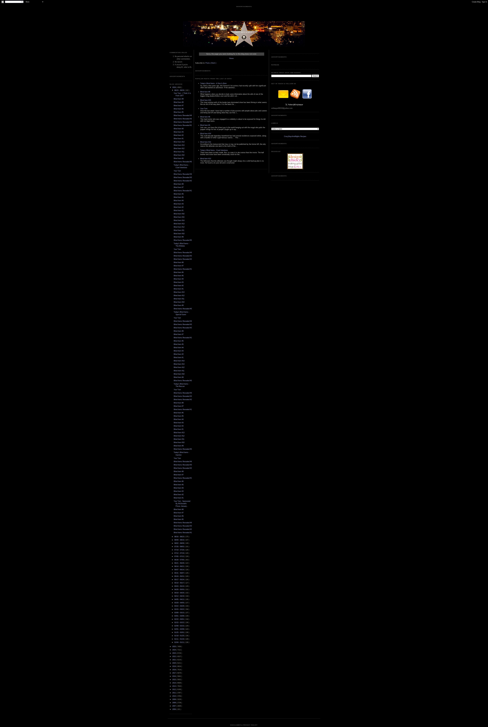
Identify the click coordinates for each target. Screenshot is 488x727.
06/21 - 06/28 (179, 563)
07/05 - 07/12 (179, 556)
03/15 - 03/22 (179, 609)
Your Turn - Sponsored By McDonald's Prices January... (182, 503)
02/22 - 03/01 (179, 619)
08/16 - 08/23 (179, 537)
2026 (174, 87)
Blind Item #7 (179, 105)
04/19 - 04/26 (179, 593)
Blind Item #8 (179, 102)
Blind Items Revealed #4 (183, 115)
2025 (174, 646)
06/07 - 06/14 (179, 570)
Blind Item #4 (179, 129)
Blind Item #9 (179, 99)
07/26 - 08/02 (179, 546)
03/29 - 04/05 (179, 603)
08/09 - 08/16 (179, 540)
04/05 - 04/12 (179, 599)
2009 (174, 699)
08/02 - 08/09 (179, 543)
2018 (174, 670)
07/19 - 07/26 (179, 550)
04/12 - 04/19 (179, 596)
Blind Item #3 (179, 132)
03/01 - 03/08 (179, 616)
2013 (174, 686)
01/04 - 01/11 (179, 642)
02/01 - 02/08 (179, 629)
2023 (174, 653)
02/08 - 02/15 (179, 626)
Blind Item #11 (179, 152)
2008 (174, 703)
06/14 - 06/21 (179, 566)
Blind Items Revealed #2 (183, 122)
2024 (174, 650)
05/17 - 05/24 (179, 580)
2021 (174, 660)
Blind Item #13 (179, 145)
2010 (174, 696)
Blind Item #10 (179, 155)
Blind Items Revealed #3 (183, 119)
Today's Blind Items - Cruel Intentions (214, 150)
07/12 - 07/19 (179, 553)
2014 (174, 683)
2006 (174, 709)
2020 (174, 663)
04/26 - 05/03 (179, 589)
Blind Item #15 (179, 217)
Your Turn (177, 171)
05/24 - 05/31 (179, 576)
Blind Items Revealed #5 (183, 162)
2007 (174, 706)
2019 (174, 666)
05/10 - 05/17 (179, 583)
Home (231, 58)
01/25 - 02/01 (179, 632)
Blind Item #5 (179, 112)
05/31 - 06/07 (179, 573)
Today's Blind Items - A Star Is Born (213, 83)
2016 (174, 676)
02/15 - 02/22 (179, 622)
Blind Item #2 (179, 135)
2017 (174, 673)
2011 (174, 693)
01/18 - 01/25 (179, 636)
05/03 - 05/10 (179, 586)
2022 (174, 656)
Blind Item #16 (179, 214)
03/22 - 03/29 (179, 606)
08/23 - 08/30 (179, 90)
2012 (174, 689)
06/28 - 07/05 (179, 560)
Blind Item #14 (179, 142)
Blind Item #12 (179, 148)
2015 (174, 679)
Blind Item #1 (179, 139)
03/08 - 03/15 (179, 613)
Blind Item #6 (179, 109)
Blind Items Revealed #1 (183, 125)
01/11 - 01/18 (179, 639)
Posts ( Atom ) (210, 63)
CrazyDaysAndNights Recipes (295, 136)
